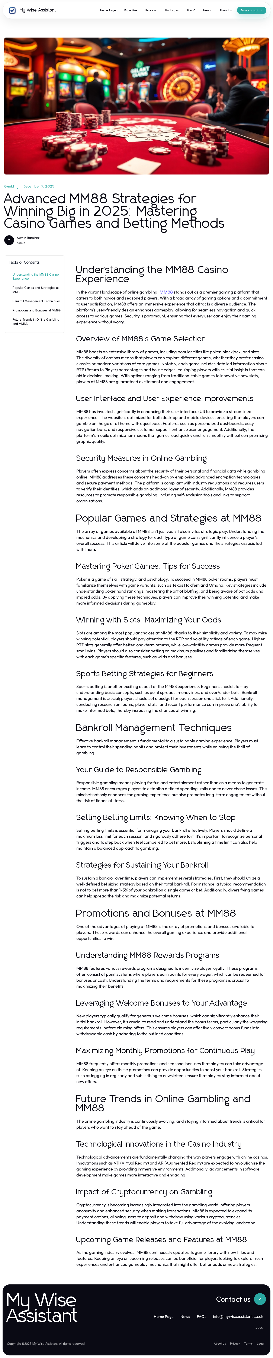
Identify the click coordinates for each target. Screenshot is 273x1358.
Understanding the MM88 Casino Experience (36, 276)
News (185, 1316)
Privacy (235, 1343)
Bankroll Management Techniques (37, 301)
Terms (248, 1343)
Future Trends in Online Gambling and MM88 (36, 321)
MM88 (166, 292)
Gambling (11, 186)
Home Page (164, 1316)
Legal (260, 1343)
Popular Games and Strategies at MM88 (36, 290)
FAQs (201, 1316)
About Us (220, 1343)
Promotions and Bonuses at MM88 (37, 310)
